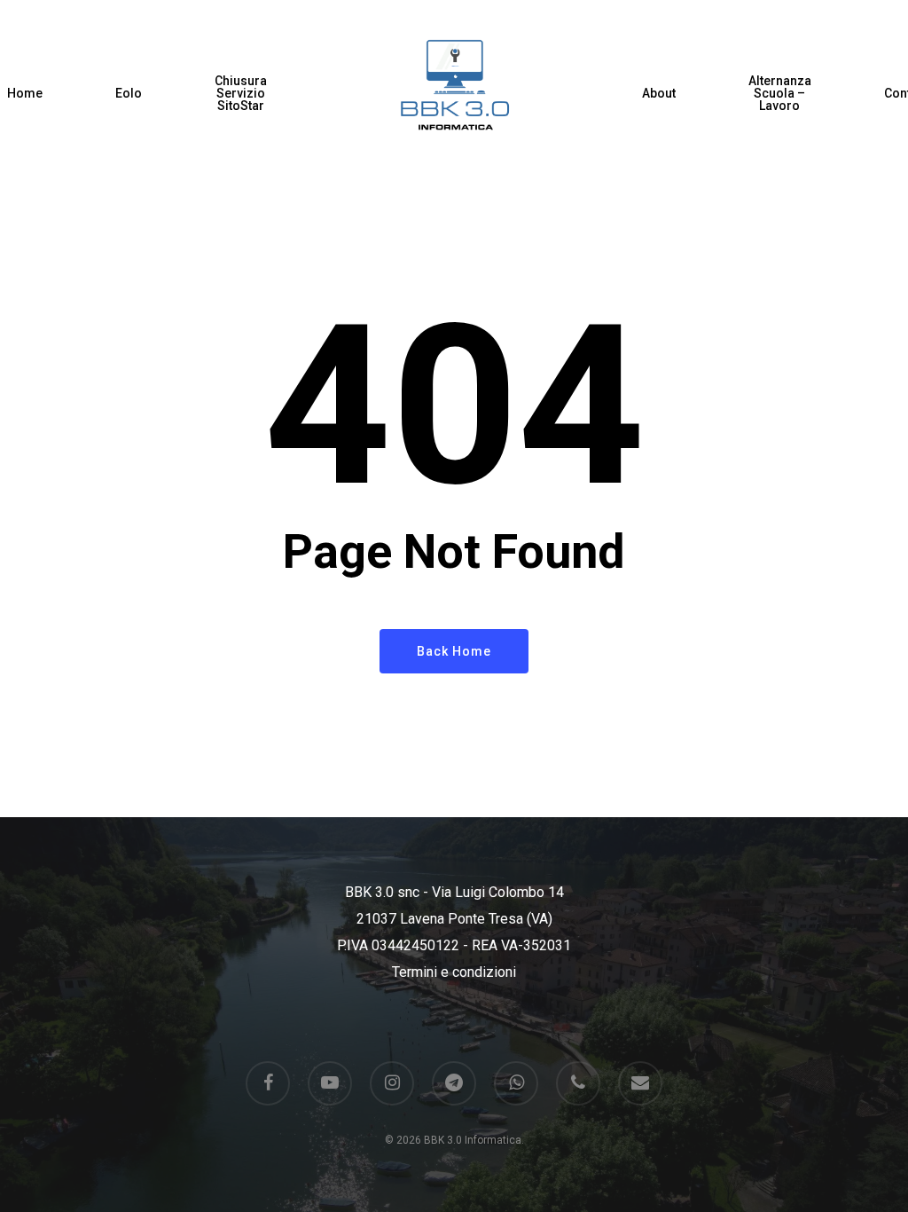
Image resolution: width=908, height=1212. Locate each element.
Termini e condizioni (454, 972)
